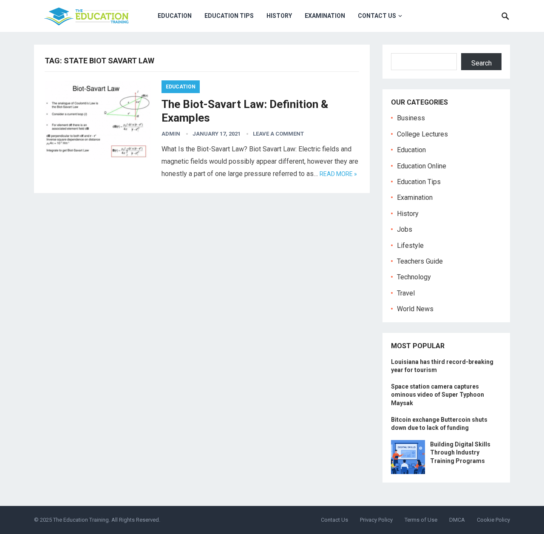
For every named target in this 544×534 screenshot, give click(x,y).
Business (411, 118)
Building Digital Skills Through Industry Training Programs (460, 452)
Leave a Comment (278, 134)
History (279, 15)
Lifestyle (410, 245)
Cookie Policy (493, 520)
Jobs (404, 229)
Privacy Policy (376, 520)
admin (171, 134)
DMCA (457, 520)
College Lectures (422, 134)
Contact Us (377, 15)
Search (481, 63)
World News (415, 309)
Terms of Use (421, 520)
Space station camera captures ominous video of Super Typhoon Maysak (437, 394)
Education (175, 15)
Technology (414, 277)
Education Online (421, 166)
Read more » (338, 173)
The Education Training (81, 520)
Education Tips (229, 15)
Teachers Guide (420, 261)
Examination (325, 15)
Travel (406, 293)
